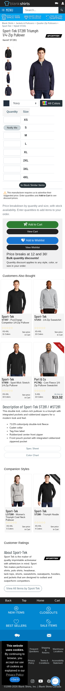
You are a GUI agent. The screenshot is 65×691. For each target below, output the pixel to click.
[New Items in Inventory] (16, 610)
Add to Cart (35, 224)
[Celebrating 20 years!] (11, 17)
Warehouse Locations (58, 650)
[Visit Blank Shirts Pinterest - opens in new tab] (49, 680)
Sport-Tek (10, 30)
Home (40, 600)
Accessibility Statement (58, 661)
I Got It (15, 679)
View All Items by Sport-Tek (23, 588)
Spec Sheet (32, 448)
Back (8, 600)
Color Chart (32, 455)
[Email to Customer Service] (49, 635)
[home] (16, 3)
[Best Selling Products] (16, 623)
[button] (46, 2)
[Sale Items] (49, 623)
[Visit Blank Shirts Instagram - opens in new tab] (33, 680)
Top (24, 600)
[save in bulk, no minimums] (32, 17)
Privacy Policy (15, 674)
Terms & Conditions (44, 661)
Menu (9, 10)
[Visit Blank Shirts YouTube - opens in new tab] (41, 680)
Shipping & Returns (45, 650)
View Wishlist (32, 247)
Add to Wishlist (34, 240)
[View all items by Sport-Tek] (53, 35)
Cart (57, 600)
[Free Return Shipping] (54, 17)
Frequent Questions (34, 650)
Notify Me (12, 127)
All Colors (53, 103)
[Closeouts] (49, 610)
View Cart (32, 231)
